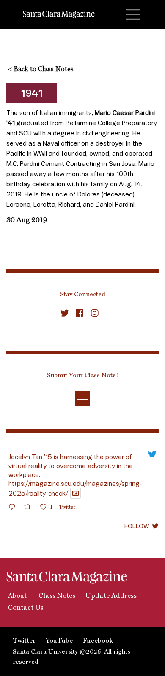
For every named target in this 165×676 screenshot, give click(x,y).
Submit (82, 398)
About (16, 596)
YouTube (59, 641)
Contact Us (24, 608)
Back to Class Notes (41, 69)
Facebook (98, 641)
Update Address (111, 596)
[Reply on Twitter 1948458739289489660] (14, 508)
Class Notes (56, 596)
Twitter (24, 641)
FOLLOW (136, 526)
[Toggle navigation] (133, 14)
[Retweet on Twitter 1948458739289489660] (30, 508)
